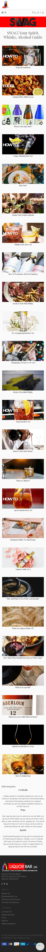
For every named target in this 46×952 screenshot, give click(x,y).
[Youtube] (7, 884)
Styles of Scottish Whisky (23, 392)
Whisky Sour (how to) (23, 244)
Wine (23, 809)
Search (5, 921)
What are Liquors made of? (23, 628)
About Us (6, 893)
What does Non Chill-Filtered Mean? (23, 717)
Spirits (23, 830)
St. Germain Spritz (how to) (23, 333)
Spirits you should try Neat (23, 746)
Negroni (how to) (23, 422)
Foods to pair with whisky (23, 303)
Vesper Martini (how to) (23, 156)
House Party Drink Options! (23, 215)
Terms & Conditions (10, 902)
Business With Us (9, 896)
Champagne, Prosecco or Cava (23, 363)
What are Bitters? (23, 481)
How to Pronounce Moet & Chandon (23, 274)
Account (43, 12)
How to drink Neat (23, 776)
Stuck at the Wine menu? (23, 451)
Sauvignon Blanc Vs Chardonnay (23, 540)
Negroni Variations (23, 67)
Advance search (9, 924)
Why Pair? (23, 185)
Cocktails (23, 789)
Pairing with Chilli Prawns (23, 97)
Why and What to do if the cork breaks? (23, 599)
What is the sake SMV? (23, 126)
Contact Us (7, 912)
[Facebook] (2, 884)
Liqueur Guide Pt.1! (23, 569)
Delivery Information (11, 899)
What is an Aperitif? (23, 687)
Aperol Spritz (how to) (23, 510)
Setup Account (8, 915)
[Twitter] (4, 884)
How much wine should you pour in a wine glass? (23, 658)
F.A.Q (4, 918)
